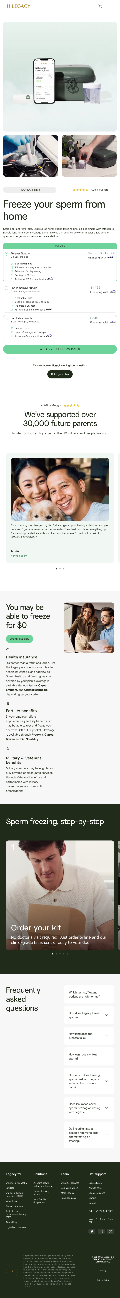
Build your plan (60, 374)
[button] (109, 6)
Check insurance (96, 1192)
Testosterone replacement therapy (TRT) (16, 1214)
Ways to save (95, 1187)
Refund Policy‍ (103, 1280)
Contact (92, 1202)
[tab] (60, 262)
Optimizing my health (16, 1182)
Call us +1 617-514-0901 (100, 1211)
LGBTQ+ (10, 1187)
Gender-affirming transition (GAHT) (14, 1194)
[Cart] (100, 7)
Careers (92, 1197)
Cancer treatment (14, 1206)
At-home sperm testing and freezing (43, 1184)
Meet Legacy (67, 1192)
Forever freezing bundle (41, 1192)
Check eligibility (19, 638)
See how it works (69, 1187)
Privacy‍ (103, 1270)
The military (11, 1222)
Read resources (68, 1197)
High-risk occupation (16, 1227)
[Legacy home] (18, 6)
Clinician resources (70, 1182)
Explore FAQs (95, 1182)
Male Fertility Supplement (39, 1201)
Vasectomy (11, 1201)
